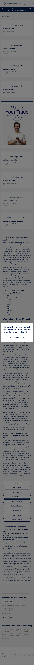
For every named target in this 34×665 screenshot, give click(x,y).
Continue (17, 337)
